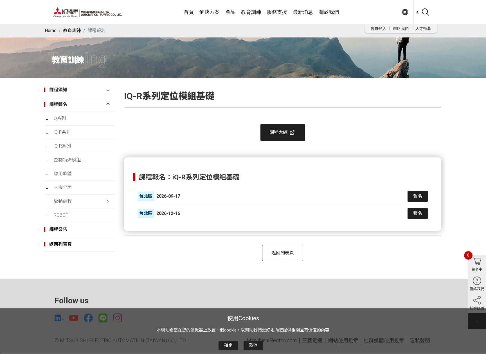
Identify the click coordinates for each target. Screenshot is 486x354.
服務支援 (277, 12)
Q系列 (60, 118)
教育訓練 (251, 12)
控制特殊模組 (67, 159)
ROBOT (61, 215)
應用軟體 (63, 173)
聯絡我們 (401, 28)
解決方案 (209, 12)
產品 (230, 12)
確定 (228, 345)
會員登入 (378, 28)
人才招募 (423, 28)
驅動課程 (63, 201)
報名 (417, 196)
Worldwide (404, 12)
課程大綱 (279, 132)
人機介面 (63, 187)
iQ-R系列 (62, 146)
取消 (253, 345)
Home (51, 30)
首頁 (189, 12)
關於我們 (329, 12)
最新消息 (303, 12)
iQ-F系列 (62, 132)
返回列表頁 (282, 252)
